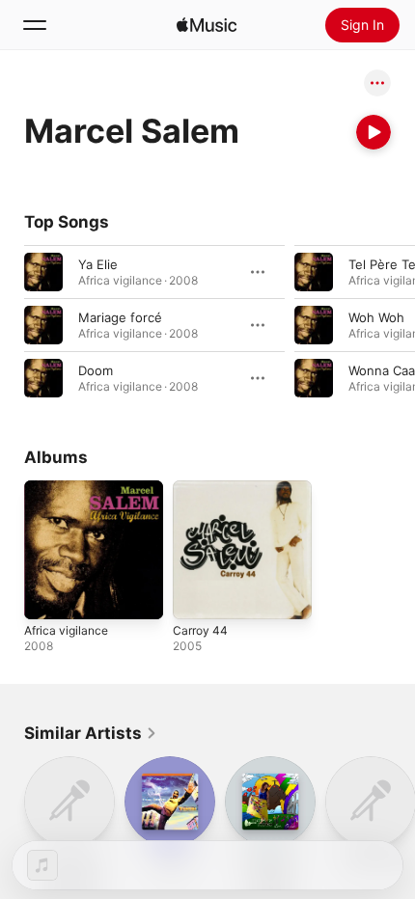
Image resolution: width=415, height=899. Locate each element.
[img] (206, 25)
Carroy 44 (200, 630)
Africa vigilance (66, 630)
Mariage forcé (120, 317)
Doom (95, 370)
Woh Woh (376, 317)
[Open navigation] (35, 25)
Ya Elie (98, 264)
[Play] (373, 132)
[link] (90, 733)
